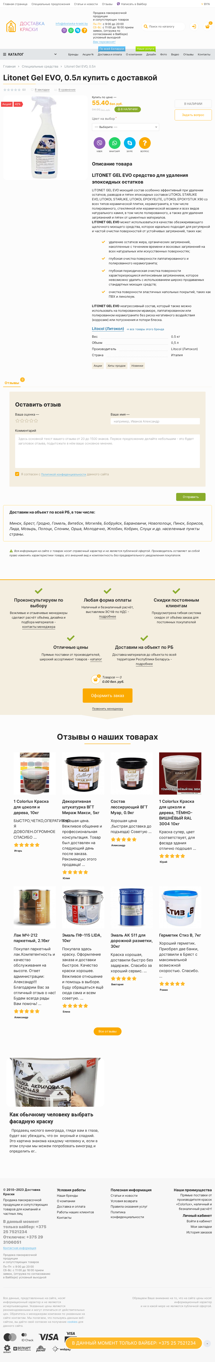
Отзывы (107, 4)
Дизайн (150, 52)
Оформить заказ (107, 695)
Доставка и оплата (111, 52)
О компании (134, 54)
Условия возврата (124, 1201)
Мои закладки (201, 1227)
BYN (207, 4)
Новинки (137, 365)
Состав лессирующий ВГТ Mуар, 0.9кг (129, 807)
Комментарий (25, 431)
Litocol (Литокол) (108, 328)
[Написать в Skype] (77, 31)
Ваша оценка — (27, 414)
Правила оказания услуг (129, 1206)
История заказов (199, 1232)
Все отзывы (108, 1031)
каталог (96, 659)
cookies (72, 1321)
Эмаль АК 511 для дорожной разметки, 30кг (132, 941)
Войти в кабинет (199, 1221)
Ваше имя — (120, 414)
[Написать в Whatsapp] (71, 31)
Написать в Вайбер (134, 4)
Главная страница (15, 4)
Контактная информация (19, 1248)
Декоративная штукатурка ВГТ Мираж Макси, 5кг (81, 807)
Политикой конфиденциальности (63, 474)
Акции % (88, 54)
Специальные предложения (50, 4)
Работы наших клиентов (75, 1212)
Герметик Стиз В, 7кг (180, 935)
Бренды (73, 54)
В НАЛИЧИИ (193, 104)
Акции (98, 365)
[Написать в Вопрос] (84, 31)
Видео (175, 54)
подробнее (107, 616)
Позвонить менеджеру (107, 708)
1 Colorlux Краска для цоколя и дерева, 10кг (31, 807)
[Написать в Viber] (64, 31)
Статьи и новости (86, 4)
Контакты (204, 54)
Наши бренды (67, 1196)
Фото (163, 54)
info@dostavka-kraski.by (72, 23)
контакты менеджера (38, 627)
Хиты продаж (117, 365)
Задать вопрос (193, 115)
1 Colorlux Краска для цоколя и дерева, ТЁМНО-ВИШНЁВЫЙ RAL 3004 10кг (176, 812)
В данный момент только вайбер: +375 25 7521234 (24, 1226)
